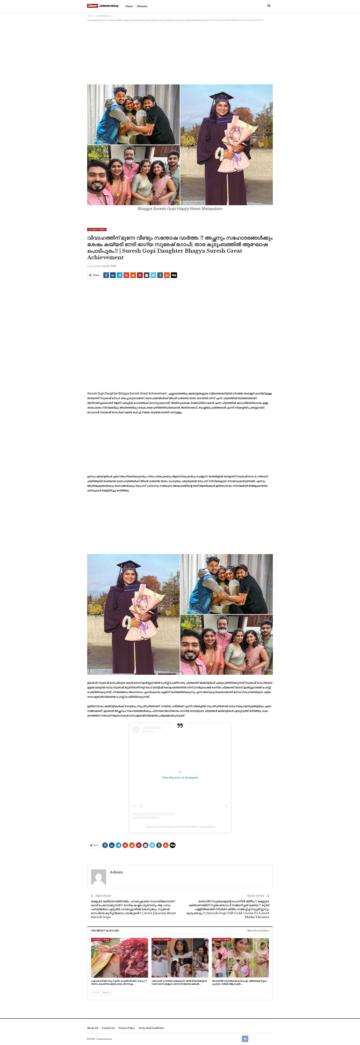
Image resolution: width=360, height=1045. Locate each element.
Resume (142, 6)
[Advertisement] (180, 50)
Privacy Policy (126, 1028)
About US (92, 1028)
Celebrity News (96, 229)
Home (129, 6)
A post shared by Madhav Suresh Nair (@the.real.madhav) (180, 826)
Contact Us (108, 1028)
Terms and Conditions (151, 1028)
